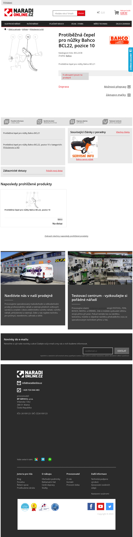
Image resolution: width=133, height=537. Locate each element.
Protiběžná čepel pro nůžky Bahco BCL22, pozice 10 (27, 210)
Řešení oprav (23, 485)
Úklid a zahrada (14, 29)
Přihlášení (7, 2)
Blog (19, 479)
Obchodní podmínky (51, 479)
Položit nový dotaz (54, 170)
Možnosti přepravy (115, 86)
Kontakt (69, 482)
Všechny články (123, 132)
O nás (69, 479)
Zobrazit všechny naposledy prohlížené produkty (66, 236)
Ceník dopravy (48, 485)
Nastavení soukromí (100, 493)
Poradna (21, 482)
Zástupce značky (116, 95)
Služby (45, 488)
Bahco (69, 55)
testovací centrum (97, 308)
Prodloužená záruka (26, 488)
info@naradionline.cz (32, 382)
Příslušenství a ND (37, 29)
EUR (103, 12)
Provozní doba (72, 485)
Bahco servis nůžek (84, 159)
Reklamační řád (49, 482)
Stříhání (25, 29)
